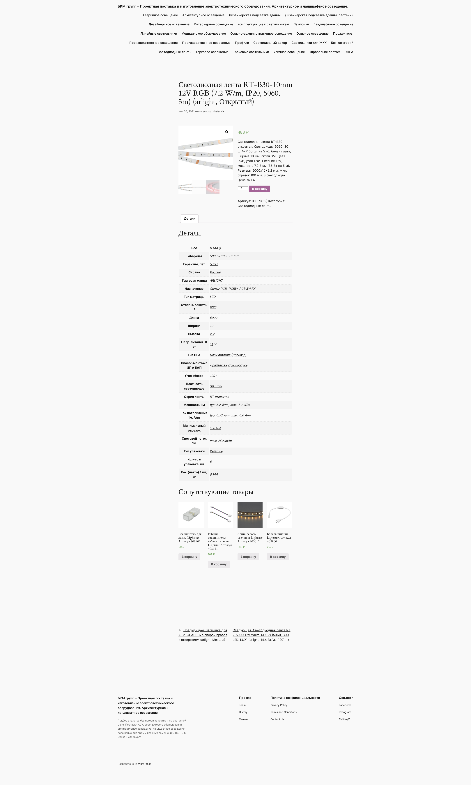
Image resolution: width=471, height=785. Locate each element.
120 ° (213, 376)
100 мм (215, 428)
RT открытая (219, 397)
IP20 (213, 307)
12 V (213, 344)
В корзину (259, 189)
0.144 (214, 474)
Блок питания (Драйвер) (228, 355)
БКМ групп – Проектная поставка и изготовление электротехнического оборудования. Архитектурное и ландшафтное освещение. (233, 6)
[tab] (190, 218)
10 (211, 326)
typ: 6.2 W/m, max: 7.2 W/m (230, 405)
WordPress (144, 763)
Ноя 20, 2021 (186, 111)
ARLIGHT (216, 280)
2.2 (212, 334)
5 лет (214, 264)
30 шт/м (216, 386)
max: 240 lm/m (221, 441)
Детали (189, 218)
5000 (213, 318)
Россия (215, 272)
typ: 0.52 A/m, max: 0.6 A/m (230, 415)
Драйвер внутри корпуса (228, 365)
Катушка (216, 451)
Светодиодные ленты (254, 206)
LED (212, 297)
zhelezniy (218, 111)
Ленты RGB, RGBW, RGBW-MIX (232, 289)
